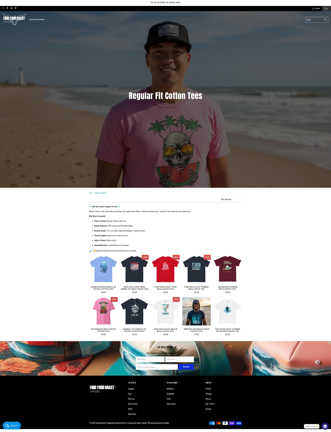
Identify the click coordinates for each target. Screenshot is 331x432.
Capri (130, 393)
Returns (208, 398)
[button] (37, 20)
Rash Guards (171, 403)
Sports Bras (132, 413)
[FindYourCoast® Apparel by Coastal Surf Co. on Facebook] (7, 8)
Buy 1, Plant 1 (210, 403)
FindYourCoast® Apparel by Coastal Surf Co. (111, 422)
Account (208, 408)
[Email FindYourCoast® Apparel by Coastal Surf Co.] (3, 8)
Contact (208, 388)
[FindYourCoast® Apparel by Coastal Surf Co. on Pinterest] (15, 8)
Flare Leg (131, 398)
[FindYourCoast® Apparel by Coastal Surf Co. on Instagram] (11, 8)
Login (317, 8)
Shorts (130, 408)
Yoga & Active (132, 403)
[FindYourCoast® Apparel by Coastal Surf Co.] (15, 19)
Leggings (131, 388)
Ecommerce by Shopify (161, 422)
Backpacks (170, 393)
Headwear (170, 388)
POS (148, 422)
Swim (169, 398)
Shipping (209, 393)
